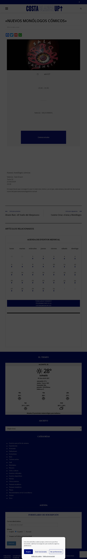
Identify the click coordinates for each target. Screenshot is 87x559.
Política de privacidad (49, 556)
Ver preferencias (56, 552)
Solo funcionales (41, 552)
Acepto (28, 552)
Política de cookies (36, 556)
